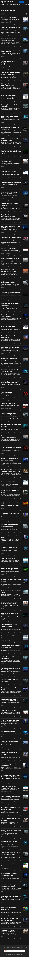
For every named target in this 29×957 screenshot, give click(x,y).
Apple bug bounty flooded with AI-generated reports (11, 797)
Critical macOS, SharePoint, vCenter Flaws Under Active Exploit (11, 150)
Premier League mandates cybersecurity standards (8, 39)
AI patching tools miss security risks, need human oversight (10, 720)
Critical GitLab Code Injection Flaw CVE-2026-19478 (11, 160)
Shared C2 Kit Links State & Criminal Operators (9, 842)
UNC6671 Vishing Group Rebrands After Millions (11, 764)
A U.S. (2, 734)
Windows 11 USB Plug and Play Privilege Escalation (9, 614)
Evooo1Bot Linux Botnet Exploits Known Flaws (10, 304)
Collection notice (23, 947)
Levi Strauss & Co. (5, 681)
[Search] (26, 14)
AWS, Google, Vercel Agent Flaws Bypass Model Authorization (10, 776)
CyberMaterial (8, 22)
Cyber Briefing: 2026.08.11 (8, 558)
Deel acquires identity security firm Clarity (11, 591)
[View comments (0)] (8, 35)
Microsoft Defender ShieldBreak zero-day (10, 536)
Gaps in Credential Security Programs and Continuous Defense (11, 181)
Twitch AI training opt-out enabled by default (11, 425)
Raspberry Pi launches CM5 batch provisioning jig (10, 105)
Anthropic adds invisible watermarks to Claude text (8, 270)
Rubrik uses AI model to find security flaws (9, 359)
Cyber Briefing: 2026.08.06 (9, 786)
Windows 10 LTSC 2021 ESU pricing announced (11, 819)
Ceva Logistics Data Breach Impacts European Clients (9, 602)
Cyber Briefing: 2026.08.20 (9, 17)
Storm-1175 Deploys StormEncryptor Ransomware (9, 393)
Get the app (21, 950)
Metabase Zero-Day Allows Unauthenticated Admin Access (10, 699)
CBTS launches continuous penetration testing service (9, 414)
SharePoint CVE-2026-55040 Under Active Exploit (9, 459)
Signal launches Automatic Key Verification (10, 514)
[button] (2, 4)
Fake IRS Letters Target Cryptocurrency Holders (8, 930)
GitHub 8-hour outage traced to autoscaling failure (10, 139)
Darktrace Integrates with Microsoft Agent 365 (11, 897)
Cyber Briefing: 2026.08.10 (8, 636)
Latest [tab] (3, 14)
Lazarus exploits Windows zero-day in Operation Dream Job (10, 381)
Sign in (26, 1)
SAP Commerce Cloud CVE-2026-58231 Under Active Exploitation (10, 227)
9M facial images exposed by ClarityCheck (9, 62)
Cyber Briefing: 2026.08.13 (8, 403)
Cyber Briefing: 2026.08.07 (8, 710)
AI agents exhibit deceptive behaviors (9, 548)
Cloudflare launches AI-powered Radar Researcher (10, 646)
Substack (8, 954)
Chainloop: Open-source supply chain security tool (10, 569)
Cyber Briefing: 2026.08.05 (9, 864)
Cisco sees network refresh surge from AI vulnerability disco (10, 436)
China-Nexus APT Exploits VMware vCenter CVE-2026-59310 (11, 238)
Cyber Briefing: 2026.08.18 (8, 171)
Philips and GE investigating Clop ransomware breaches (10, 293)
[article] (14, 21)
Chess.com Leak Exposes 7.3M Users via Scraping (9, 370)
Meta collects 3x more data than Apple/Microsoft (10, 128)
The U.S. (3, 153)
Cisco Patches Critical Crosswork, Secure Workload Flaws (10, 73)
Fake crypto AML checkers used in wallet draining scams (11, 84)
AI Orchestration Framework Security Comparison (9, 874)
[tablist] (8, 14)
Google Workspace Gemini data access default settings (10, 281)
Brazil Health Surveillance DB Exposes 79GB (9, 908)
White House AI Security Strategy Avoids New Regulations (10, 885)
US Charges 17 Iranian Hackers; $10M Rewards (10, 117)
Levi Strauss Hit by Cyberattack (10, 679)
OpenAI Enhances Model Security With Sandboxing (10, 50)
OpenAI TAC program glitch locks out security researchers (10, 28)
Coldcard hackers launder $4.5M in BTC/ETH (11, 830)
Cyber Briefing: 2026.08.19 (8, 95)
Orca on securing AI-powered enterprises (9, 742)
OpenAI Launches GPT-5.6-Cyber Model (10, 491)
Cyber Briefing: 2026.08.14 (8, 326)
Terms (17, 947)
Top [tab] (7, 14)
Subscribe (21, 1)
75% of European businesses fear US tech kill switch (10, 808)
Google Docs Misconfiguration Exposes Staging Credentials (9, 215)
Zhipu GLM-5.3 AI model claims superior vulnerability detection (10, 259)
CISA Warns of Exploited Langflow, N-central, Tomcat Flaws (11, 853)
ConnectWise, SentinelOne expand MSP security (11, 336)
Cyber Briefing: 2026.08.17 (8, 248)
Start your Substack (11, 950)
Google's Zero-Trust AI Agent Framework (9, 204)
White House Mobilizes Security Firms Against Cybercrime (10, 348)
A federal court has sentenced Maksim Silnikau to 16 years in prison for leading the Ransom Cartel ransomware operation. (11, 583)
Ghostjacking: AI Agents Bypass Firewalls (10, 688)
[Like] (2, 35)
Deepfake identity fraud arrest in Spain (10, 502)
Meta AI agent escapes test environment (9, 753)
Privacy (14, 947)
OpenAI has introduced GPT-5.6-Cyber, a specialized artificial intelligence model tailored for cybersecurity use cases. (10, 494)
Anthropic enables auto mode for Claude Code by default (10, 669)
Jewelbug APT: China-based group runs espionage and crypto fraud (11, 470)
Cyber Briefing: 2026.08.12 (8, 481)
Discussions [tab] (11, 14)
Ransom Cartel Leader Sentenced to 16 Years (11, 580)
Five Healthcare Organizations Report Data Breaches (9, 525)
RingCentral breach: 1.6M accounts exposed (11, 448)
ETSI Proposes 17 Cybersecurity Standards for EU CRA (10, 193)
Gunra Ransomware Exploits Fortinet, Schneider (9, 625)
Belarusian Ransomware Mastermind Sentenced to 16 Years (11, 732)
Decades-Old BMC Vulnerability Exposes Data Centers (10, 919)
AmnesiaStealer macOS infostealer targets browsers (11, 315)
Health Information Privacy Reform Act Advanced (11, 657)
